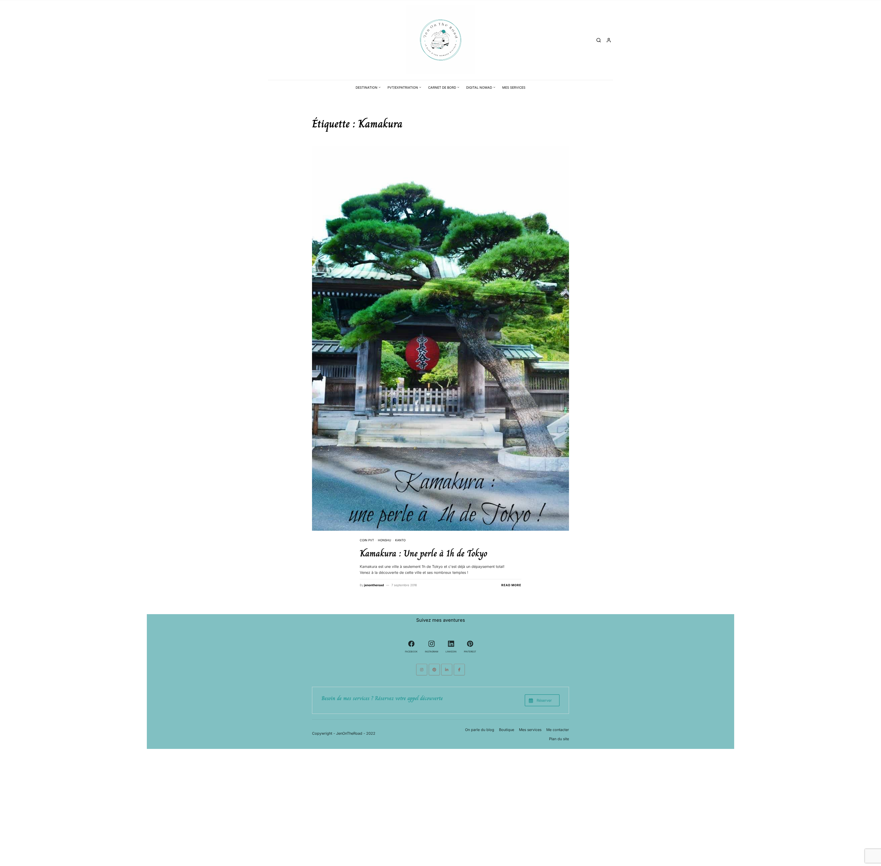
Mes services (513, 87)
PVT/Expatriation (403, 87)
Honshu (384, 540)
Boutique (506, 729)
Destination (366, 87)
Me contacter (557, 729)
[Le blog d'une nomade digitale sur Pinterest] (434, 669)
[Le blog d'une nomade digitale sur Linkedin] (446, 669)
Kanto (400, 540)
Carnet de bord (442, 87)
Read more (511, 585)
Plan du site (559, 739)
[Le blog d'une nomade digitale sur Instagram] (421, 669)
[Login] (608, 40)
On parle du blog (479, 729)
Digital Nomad (479, 87)
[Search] (598, 40)
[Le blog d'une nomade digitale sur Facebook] (459, 669)
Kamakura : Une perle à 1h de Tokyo (423, 553)
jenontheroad (374, 585)
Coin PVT (367, 540)
